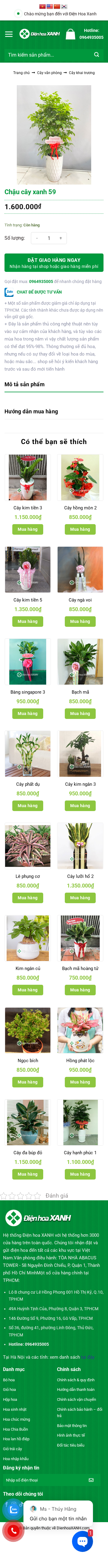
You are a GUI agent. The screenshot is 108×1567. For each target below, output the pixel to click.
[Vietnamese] (42, 7)
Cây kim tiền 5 (28, 600)
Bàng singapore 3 (27, 692)
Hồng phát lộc (80, 1060)
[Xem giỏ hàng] (70, 34)
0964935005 (41, 281)
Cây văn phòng (49, 73)
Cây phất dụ (28, 784)
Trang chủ (21, 73)
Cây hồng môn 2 (80, 508)
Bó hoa (9, 1380)
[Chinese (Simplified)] (57, 7)
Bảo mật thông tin (72, 1425)
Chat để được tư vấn (39, 292)
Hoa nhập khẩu (15, 1459)
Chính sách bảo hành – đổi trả (79, 1412)
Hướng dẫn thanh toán (75, 1389)
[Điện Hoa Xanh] (39, 34)
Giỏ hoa (9, 1389)
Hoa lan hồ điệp (16, 1439)
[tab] (54, 385)
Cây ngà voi (80, 600)
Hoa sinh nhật (14, 1409)
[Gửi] (97, 55)
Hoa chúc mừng (16, 1419)
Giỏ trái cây (12, 1449)
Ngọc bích (28, 1060)
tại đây (87, 1357)
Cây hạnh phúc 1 (80, 1152)
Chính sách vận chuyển (76, 1399)
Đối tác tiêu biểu (70, 1445)
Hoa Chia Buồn (15, 1429)
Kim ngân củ (28, 968)
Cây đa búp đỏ (28, 1152)
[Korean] (64, 7)
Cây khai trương (82, 73)
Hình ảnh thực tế (71, 1435)
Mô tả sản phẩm (24, 384)
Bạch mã (80, 692)
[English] (49, 7)
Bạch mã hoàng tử (80, 968)
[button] (9, 34)
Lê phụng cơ (28, 876)
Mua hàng (28, 529)
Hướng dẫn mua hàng (31, 411)
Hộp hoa (10, 1399)
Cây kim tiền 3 (28, 508)
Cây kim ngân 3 (80, 784)
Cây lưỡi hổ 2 (80, 876)
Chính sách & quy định (75, 1380)
